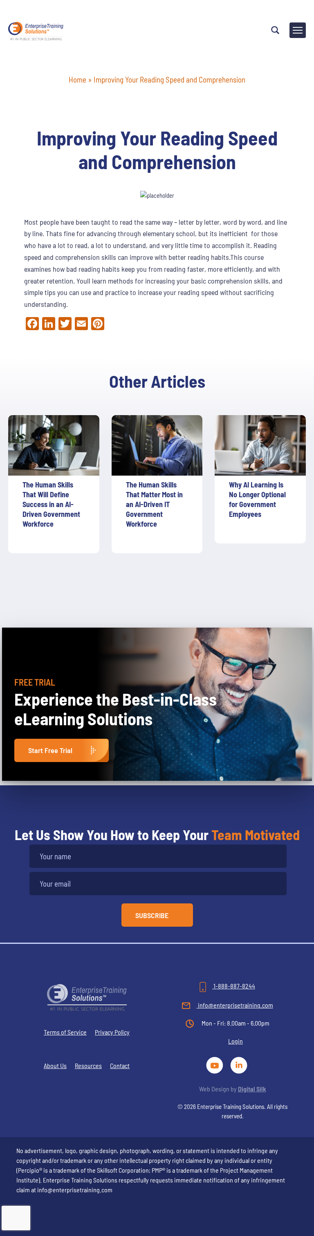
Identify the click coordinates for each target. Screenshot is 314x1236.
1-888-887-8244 (233, 986)
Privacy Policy (112, 1032)
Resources (88, 1065)
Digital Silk (252, 1089)
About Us (55, 1065)
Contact (120, 1065)
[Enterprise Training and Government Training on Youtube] (216, 1064)
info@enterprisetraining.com (235, 1005)
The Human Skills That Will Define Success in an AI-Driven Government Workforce (51, 504)
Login (235, 1041)
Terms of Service (65, 1032)
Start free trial (50, 750)
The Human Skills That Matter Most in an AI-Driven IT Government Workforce (154, 504)
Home (77, 79)
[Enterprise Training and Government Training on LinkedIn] (239, 1064)
